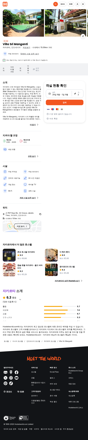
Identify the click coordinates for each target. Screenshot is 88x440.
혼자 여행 (53, 396)
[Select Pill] (55, 4)
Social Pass (54, 372)
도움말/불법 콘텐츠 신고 (38, 401)
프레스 (71, 378)
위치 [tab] (20, 69)
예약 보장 (53, 384)
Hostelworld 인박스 (76, 408)
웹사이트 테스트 (47, 429)
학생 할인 (53, 402)
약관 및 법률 (22, 429)
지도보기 (26, 47)
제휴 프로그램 (74, 402)
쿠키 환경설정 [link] (68, 429)
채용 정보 (72, 384)
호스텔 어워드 (55, 390)
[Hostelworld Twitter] (5, 378)
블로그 (52, 378)
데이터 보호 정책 (10, 429)
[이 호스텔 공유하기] (83, 36)
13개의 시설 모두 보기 (29, 54)
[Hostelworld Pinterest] (5, 383)
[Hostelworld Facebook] (16, 372)
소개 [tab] (3, 69)
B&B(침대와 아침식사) (38, 384)
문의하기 (34, 396)
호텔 (32, 378)
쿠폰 (30, 429)
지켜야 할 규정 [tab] (12, 69)
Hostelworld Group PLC (76, 372)
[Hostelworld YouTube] (16, 378)
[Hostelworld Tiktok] (11, 383)
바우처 (36, 429)
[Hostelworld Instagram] (11, 378)
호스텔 (6, 41)
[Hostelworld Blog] (5, 372)
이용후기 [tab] (28, 69)
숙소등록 (72, 396)
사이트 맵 (58, 429)
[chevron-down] (20, 299)
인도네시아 (16, 47)
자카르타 (6, 47)
